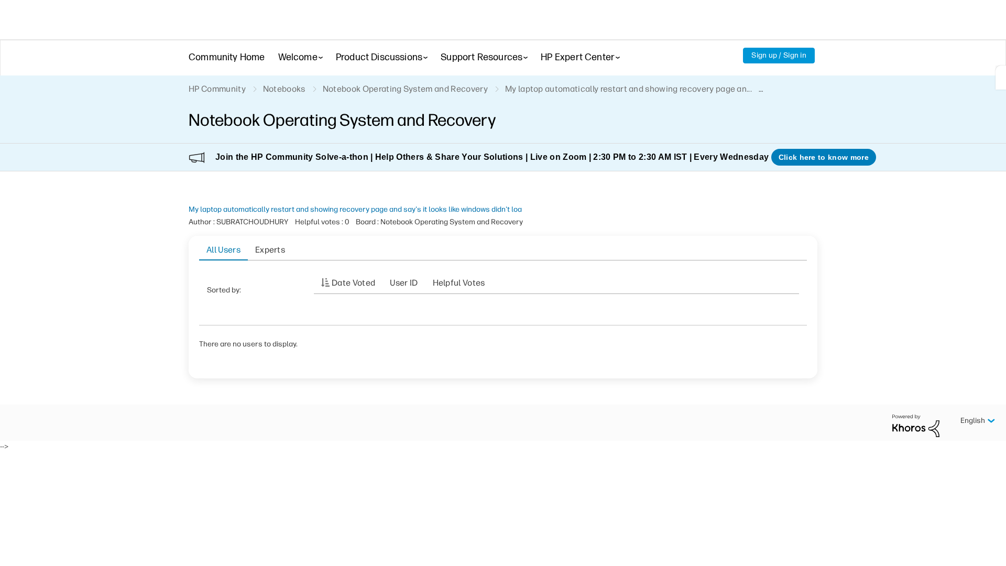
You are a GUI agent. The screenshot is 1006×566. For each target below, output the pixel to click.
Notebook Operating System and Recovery (405, 89)
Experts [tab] (270, 250)
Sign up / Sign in (778, 55)
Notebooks (284, 89)
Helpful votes (459, 283)
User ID (404, 283)
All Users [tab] (223, 250)
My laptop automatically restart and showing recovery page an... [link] (628, 89)
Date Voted (353, 283)
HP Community (217, 89)
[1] (1001, 78)
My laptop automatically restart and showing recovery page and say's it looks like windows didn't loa (355, 209)
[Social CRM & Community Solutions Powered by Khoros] (915, 425)
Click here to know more (824, 157)
